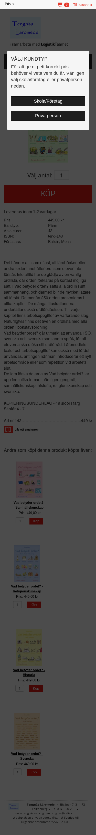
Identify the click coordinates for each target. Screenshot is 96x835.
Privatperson (48, 115)
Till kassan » (82, 5)
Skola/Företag (48, 101)
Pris (10, 4)
